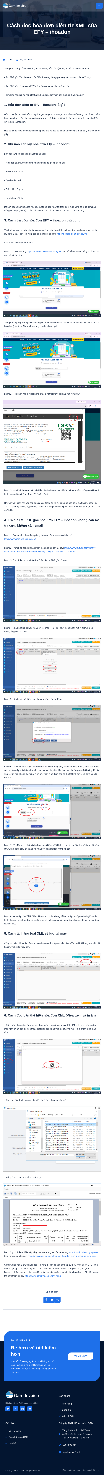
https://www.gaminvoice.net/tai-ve (20, 539)
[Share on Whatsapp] (58, 1300)
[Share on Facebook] (46, 1300)
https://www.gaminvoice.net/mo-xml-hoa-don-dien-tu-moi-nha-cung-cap (62, 1256)
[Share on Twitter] (52, 1300)
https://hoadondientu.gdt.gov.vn (83, 1252)
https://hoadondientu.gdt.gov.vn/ (72, 234)
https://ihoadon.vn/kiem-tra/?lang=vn (44, 251)
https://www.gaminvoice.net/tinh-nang (43, 1276)
